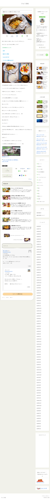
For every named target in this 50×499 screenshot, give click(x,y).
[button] (27, 36)
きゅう (42, 24)
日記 (6, 165)
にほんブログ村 (5, 161)
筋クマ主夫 (5, 250)
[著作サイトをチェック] (19, 175)
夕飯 (3, 165)
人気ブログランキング (40, 482)
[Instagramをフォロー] (21, 175)
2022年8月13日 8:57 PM (8, 271)
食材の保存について (41, 215)
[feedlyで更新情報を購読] (23, 175)
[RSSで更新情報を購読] (25, 175)
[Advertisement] (42, 450)
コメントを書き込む (18, 294)
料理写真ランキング (5, 156)
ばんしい (43, 140)
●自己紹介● (39, 212)
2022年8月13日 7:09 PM (6, 252)
